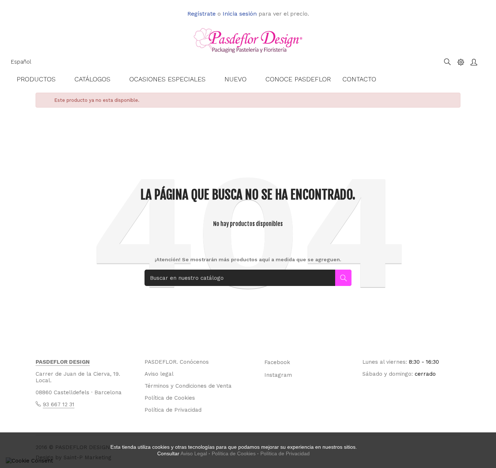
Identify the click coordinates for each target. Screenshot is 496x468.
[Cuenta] (474, 62)
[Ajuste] (461, 62)
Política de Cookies (170, 398)
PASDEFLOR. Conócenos (177, 362)
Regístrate (201, 13)
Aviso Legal (193, 453)
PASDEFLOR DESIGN (63, 362)
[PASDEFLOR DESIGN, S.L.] (248, 40)
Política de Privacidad (173, 410)
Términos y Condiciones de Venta (188, 386)
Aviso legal (159, 374)
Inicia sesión (240, 13)
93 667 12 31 (58, 404)
